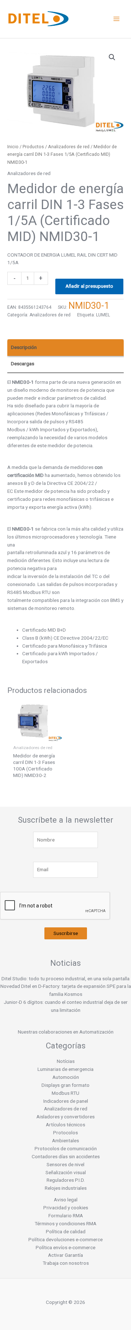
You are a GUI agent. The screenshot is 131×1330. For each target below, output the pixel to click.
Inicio (13, 146)
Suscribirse (65, 933)
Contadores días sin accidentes (66, 1156)
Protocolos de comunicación (66, 1148)
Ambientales (65, 1140)
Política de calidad (66, 1231)
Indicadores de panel (65, 1101)
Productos (33, 146)
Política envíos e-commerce (65, 1247)
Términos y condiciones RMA (65, 1223)
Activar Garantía (65, 1255)
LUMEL (103, 314)
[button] (112, 57)
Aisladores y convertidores (65, 1116)
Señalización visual (65, 1172)
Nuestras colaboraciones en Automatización (66, 1032)
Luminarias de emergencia (65, 1069)
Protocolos (65, 1132)
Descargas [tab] (22, 363)
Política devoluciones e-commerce (65, 1239)
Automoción (65, 1077)
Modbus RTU (65, 1093)
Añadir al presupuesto (89, 286)
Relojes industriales (66, 1188)
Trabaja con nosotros (66, 1263)
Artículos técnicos (65, 1124)
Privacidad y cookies (65, 1207)
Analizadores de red (69, 146)
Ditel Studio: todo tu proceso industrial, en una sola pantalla (65, 978)
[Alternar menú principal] (117, 19)
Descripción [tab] (24, 347)
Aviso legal (66, 1199)
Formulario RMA (65, 1215)
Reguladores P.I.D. (66, 1180)
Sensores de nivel (65, 1164)
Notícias (66, 1061)
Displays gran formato (65, 1085)
